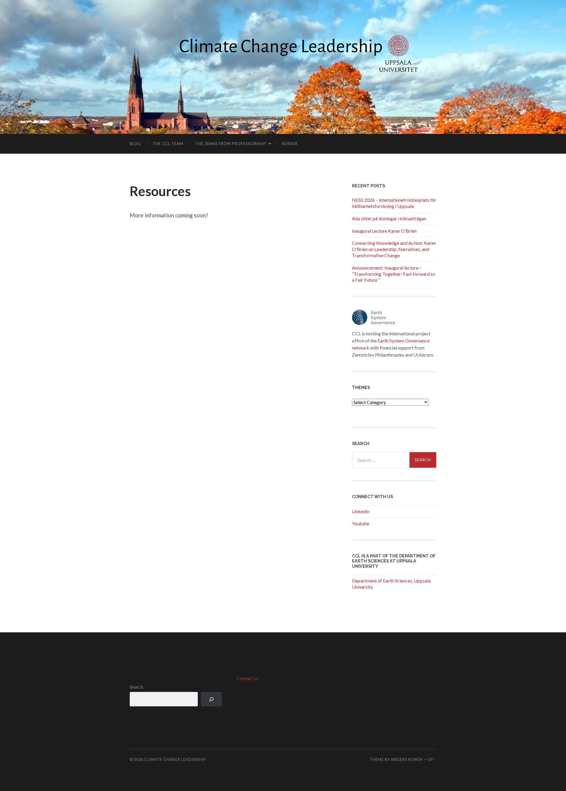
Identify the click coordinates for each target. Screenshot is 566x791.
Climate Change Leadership (175, 759)
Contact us (248, 678)
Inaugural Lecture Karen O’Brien (384, 231)
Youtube (360, 523)
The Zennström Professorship (230, 143)
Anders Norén (406, 759)
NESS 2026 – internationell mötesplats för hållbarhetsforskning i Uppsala (394, 203)
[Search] (211, 699)
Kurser (290, 143)
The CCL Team (168, 143)
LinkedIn (360, 511)
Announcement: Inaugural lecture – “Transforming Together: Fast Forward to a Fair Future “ (393, 274)
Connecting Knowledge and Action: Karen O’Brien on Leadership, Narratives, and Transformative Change (394, 249)
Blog (135, 143)
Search (136, 687)
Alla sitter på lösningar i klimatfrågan (389, 218)
